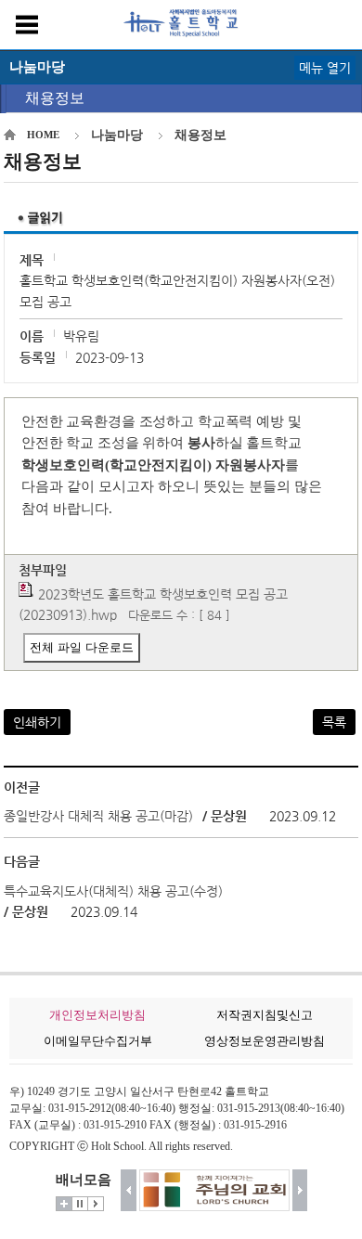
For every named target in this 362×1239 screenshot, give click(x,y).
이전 (128, 1190)
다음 (300, 1190)
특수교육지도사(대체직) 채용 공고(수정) (113, 891)
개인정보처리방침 (97, 1015)
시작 (95, 1203)
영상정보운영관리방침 (264, 1041)
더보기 (64, 1203)
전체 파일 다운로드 (82, 647)
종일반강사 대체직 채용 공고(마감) (98, 815)
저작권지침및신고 (264, 1015)
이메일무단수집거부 (98, 1041)
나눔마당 (117, 135)
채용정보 (54, 98)
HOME (43, 134)
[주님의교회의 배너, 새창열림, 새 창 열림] (214, 1190)
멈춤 (79, 1203)
